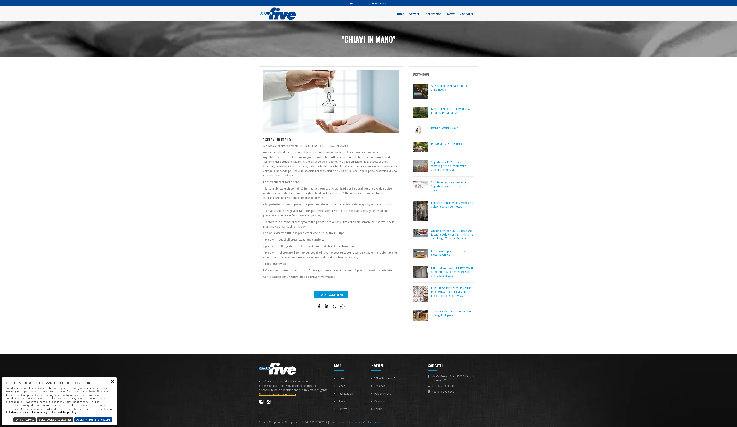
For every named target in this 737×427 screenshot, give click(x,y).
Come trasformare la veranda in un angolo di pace (451, 313)
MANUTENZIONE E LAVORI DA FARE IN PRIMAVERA (450, 111)
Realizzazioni (433, 14)
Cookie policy (371, 422)
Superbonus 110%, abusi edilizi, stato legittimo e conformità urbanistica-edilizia (450, 165)
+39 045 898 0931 (443, 386)
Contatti (466, 14)
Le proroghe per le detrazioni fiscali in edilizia (449, 253)
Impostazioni (24, 419)
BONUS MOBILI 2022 (444, 128)
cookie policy (66, 412)
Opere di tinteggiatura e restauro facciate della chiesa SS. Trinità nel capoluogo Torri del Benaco (452, 234)
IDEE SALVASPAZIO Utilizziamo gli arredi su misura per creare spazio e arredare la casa (452, 271)
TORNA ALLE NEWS (331, 294)
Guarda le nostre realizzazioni (277, 394)
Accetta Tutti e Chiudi (93, 419)
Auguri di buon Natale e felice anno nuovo (449, 87)
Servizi (414, 14)
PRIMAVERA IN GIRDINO (446, 144)
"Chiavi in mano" (384, 378)
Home (400, 14)
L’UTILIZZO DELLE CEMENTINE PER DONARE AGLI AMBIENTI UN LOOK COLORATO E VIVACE (452, 292)
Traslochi (380, 386)
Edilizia (378, 409)
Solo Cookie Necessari (55, 419)
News (451, 14)
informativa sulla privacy (28, 412)
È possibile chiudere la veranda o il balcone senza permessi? (452, 204)
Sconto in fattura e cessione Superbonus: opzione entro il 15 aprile (450, 186)
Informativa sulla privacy (345, 422)
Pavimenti (380, 401)
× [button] (112, 381)
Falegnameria (382, 393)
